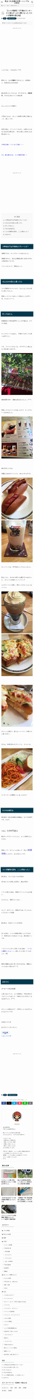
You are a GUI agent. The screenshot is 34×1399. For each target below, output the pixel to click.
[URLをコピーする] (30, 1103)
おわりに (8, 234)
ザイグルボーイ (9, 1334)
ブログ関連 (6, 1230)
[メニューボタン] (2, 2)
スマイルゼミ (8, 1258)
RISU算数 (7, 1251)
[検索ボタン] (32, 2)
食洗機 (10, 1390)
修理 (16, 1387)
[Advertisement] (17, 46)
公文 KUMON (9, 1261)
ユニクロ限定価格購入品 (10, 1328)
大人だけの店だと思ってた (13, 223)
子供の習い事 (7, 1248)
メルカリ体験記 (8, 1321)
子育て (5, 1241)
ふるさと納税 (7, 1318)
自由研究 (6, 1268)
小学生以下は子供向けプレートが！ (16, 220)
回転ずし (6, 1338)
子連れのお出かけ (12, 18)
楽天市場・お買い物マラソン (11, 1354)
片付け (5, 1288)
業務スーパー (7, 1351)
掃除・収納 (7, 1284)
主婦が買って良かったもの (11, 1331)
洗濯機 (24, 1387)
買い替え (4, 1390)
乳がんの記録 (7, 1234)
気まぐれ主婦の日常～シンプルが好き (17, 2)
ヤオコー (6, 1324)
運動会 (5, 1271)
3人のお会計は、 (10, 228)
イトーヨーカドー (8, 1298)
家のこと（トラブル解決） (11, 1348)
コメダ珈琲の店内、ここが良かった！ (17, 231)
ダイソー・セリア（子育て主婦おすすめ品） (15, 1301)
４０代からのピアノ (9, 1295)
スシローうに (8, 1341)
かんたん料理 (7, 1278)
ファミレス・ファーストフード (12, 1315)
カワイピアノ (8, 1255)
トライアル (7, 1305)
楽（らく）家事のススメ (10, 1275)
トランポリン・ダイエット (11, 1308)
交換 (11, 1387)
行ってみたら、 (10, 226)
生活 (5, 18)
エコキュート (5, 1387)
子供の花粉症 (7, 1264)
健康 (4, 1238)
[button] (3, 1103)
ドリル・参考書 (8, 1245)
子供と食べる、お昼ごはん (11, 1281)
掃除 (20, 1387)
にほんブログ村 (6, 1036)
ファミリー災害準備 (9, 1311)
